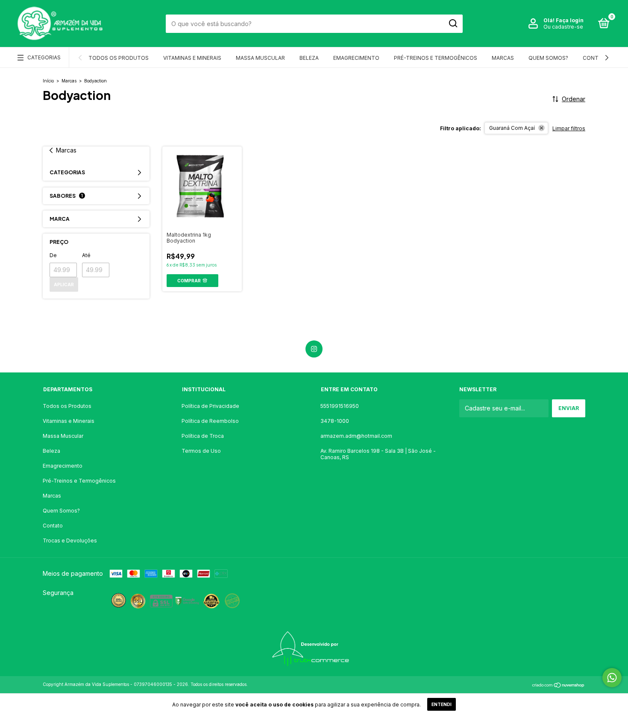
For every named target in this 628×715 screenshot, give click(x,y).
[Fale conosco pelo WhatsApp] (612, 677)
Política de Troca (203, 436)
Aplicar (64, 284)
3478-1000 (334, 421)
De (53, 255)
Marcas (503, 58)
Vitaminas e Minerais (192, 58)
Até (86, 255)
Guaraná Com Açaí (512, 128)
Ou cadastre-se (563, 26)
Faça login (570, 20)
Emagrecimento (356, 58)
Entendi (441, 704)
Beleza (309, 58)
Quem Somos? (548, 58)
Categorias (44, 57)
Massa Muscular (260, 58)
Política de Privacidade (210, 406)
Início (48, 80)
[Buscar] (453, 23)
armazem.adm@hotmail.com (356, 436)
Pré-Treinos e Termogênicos (435, 58)
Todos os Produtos (118, 58)
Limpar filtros (568, 128)
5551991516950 (339, 406)
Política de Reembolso (210, 421)
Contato (596, 58)
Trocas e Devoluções (70, 540)
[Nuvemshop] (558, 685)
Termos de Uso (201, 451)
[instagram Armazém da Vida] (314, 349)
